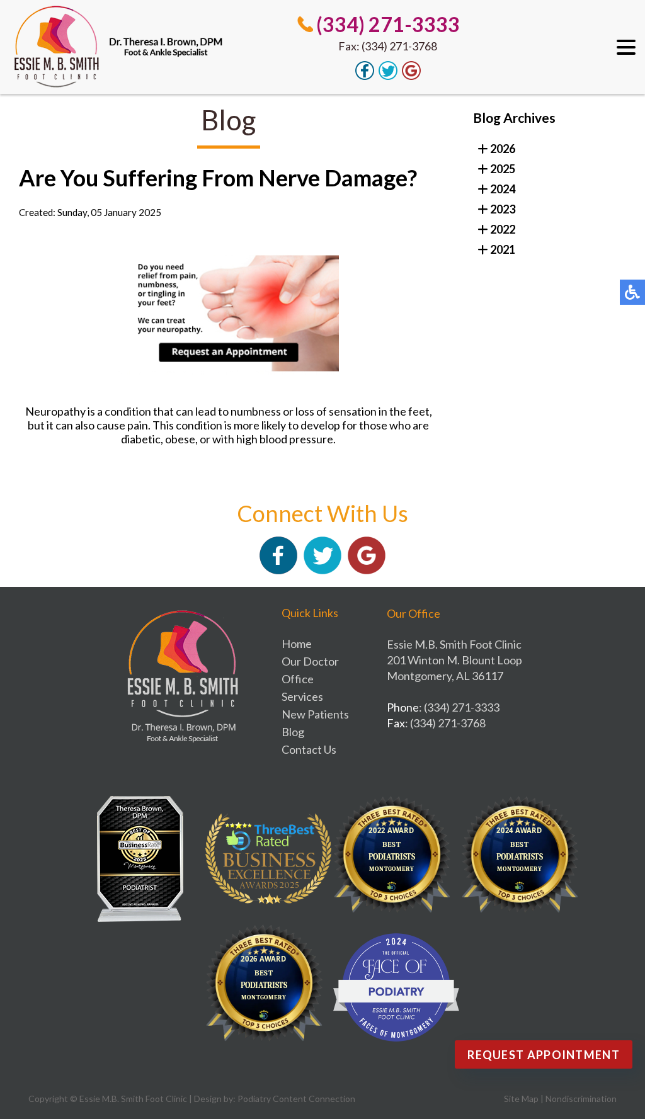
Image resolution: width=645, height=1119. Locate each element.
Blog (293, 732)
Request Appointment (543, 1055)
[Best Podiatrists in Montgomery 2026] (268, 987)
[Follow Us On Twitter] (388, 76)
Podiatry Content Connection (296, 1098)
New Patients (315, 714)
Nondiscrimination (581, 1098)
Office (298, 679)
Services (302, 696)
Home (297, 643)
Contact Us (309, 749)
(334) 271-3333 (388, 24)
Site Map (521, 1098)
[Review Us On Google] (411, 76)
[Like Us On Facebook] (365, 76)
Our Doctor (310, 661)
